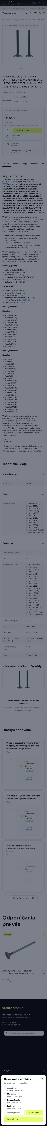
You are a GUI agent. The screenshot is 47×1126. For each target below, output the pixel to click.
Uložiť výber (34, 1113)
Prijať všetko (12, 1119)
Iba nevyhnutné (13, 1113)
